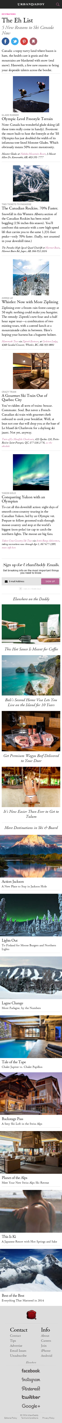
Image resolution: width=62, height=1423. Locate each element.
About (45, 1335)
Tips (13, 1340)
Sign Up (50, 581)
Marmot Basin (52, 248)
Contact (15, 1335)
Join (44, 1345)
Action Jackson (13, 881)
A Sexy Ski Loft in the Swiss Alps (22, 1124)
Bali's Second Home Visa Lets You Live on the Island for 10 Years (31, 702)
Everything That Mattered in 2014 (23, 1300)
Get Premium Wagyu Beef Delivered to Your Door (31, 758)
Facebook (31, 1371)
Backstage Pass (12, 1119)
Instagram (31, 1380)
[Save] (33, 41)
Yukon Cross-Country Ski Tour (17, 541)
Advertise (16, 1345)
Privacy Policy (48, 1417)
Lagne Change (12, 1003)
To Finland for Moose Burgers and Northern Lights (29, 947)
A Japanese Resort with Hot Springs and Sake (29, 1242)
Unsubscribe (18, 1355)
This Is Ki (9, 1236)
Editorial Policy (10, 1417)
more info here (9, 547)
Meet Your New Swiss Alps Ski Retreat (25, 1183)
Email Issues (18, 1350)
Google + (31, 1406)
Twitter (31, 1397)
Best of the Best (13, 1295)
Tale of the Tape (14, 1062)
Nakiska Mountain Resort (32, 154)
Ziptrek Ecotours (30, 341)
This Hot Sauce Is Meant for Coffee (31, 649)
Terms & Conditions (29, 1417)
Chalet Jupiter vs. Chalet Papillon (22, 1067)
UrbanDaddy (31, 4)
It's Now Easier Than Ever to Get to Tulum (31, 814)
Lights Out (9, 940)
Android (46, 1355)
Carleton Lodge (50, 341)
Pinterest (31, 1389)
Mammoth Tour (10, 341)
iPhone (45, 1350)
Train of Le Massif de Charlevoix (18, 439)
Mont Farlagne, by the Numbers (21, 1008)
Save (24, 41)
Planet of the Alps (14, 1177)
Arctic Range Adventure (47, 541)
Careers (46, 1340)
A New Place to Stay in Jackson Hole (24, 886)
